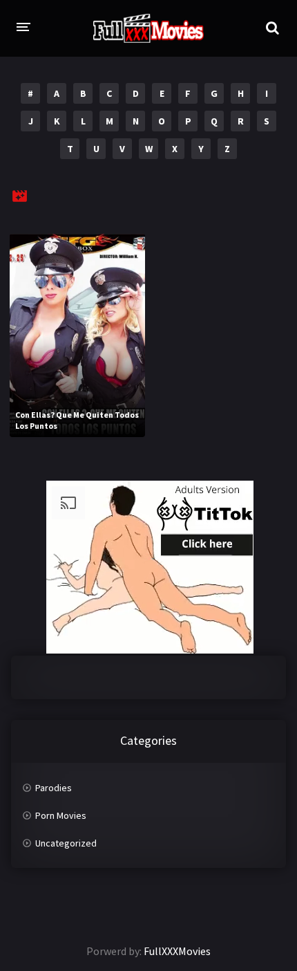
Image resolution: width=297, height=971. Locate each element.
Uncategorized (66, 843)
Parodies (53, 788)
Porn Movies (60, 815)
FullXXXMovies (177, 951)
